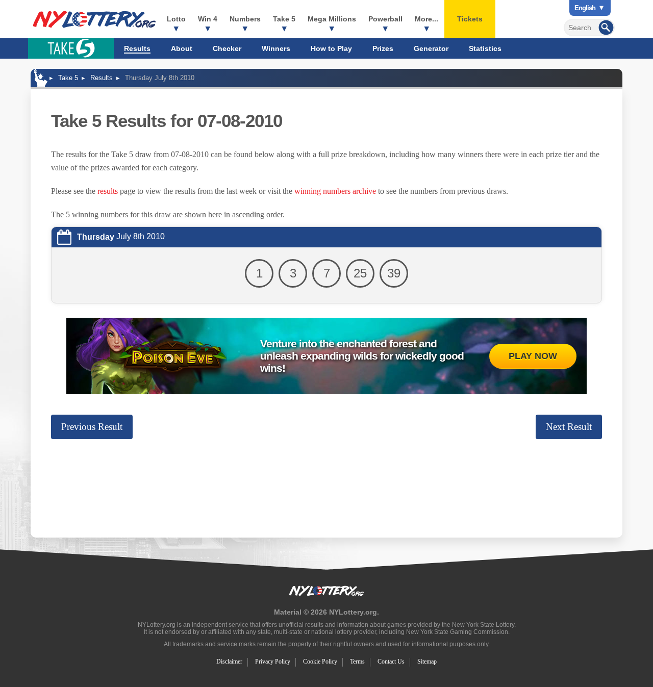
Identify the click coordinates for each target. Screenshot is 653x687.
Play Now (533, 356)
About (181, 48)
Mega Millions (332, 19)
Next (569, 426)
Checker (227, 48)
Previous (91, 426)
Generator (431, 48)
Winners (276, 48)
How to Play (331, 48)
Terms (357, 661)
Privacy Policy (272, 661)
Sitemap (427, 661)
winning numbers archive (335, 191)
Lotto (176, 19)
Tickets (470, 19)
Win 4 (207, 19)
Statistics (485, 48)
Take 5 (284, 19)
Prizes (382, 48)
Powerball (385, 19)
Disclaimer (229, 661)
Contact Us (391, 661)
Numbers (245, 19)
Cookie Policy (320, 661)
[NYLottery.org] (94, 19)
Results (137, 48)
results (107, 191)
